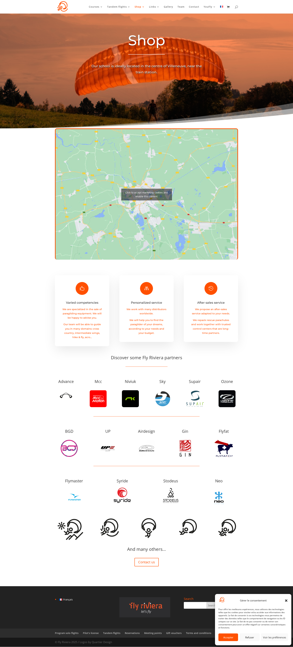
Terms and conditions (198, 633)
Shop (138, 7)
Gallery (168, 7)
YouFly (208, 7)
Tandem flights (117, 7)
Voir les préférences (274, 637)
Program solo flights (67, 633)
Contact (194, 7)
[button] (286, 600)
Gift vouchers (174, 633)
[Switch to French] (221, 10)
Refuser (249, 637)
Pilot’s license (91, 633)
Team (181, 7)
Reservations (132, 633)
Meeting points (153, 633)
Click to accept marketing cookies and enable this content (146, 194)
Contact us (146, 562)
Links (152, 7)
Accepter (228, 637)
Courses (94, 7)
